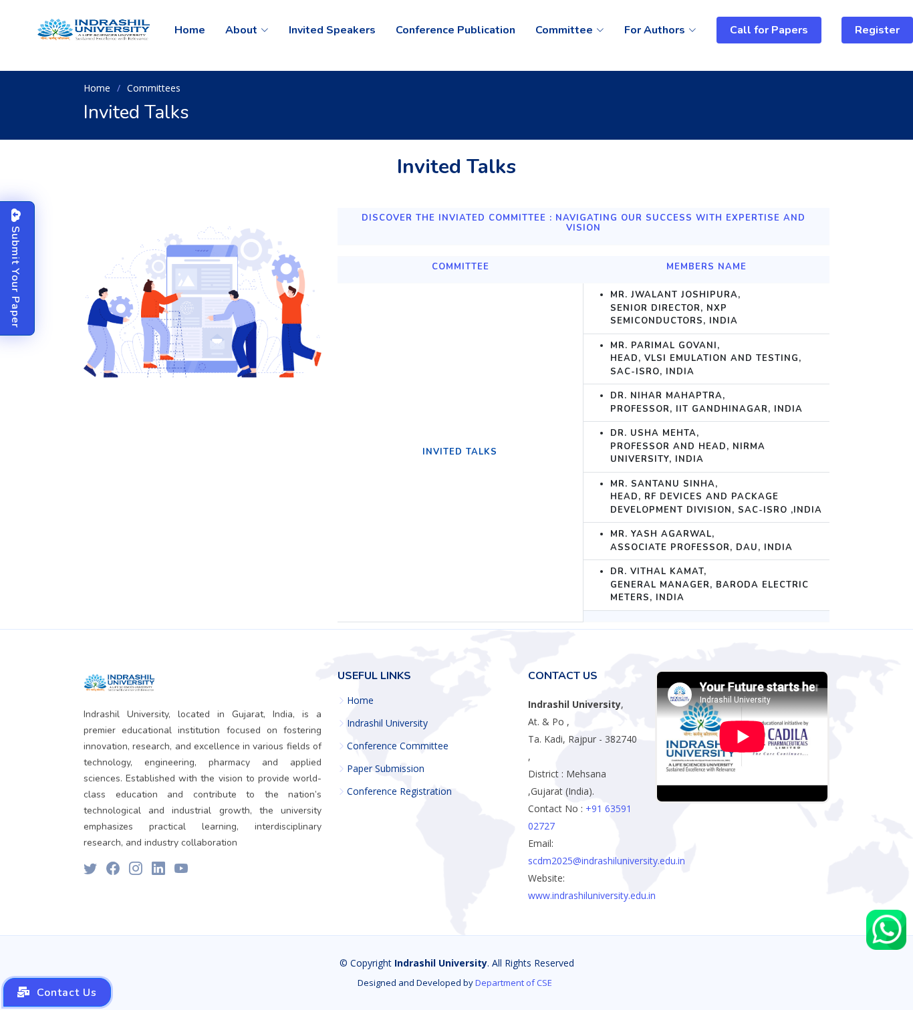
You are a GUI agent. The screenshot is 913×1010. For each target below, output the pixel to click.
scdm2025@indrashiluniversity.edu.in (606, 860)
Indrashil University (387, 723)
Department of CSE (513, 983)
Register (877, 30)
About (241, 30)
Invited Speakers (332, 30)
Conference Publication (455, 30)
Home (189, 30)
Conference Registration (399, 791)
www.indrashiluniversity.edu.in (592, 895)
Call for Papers (769, 30)
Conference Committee (397, 746)
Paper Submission (385, 768)
